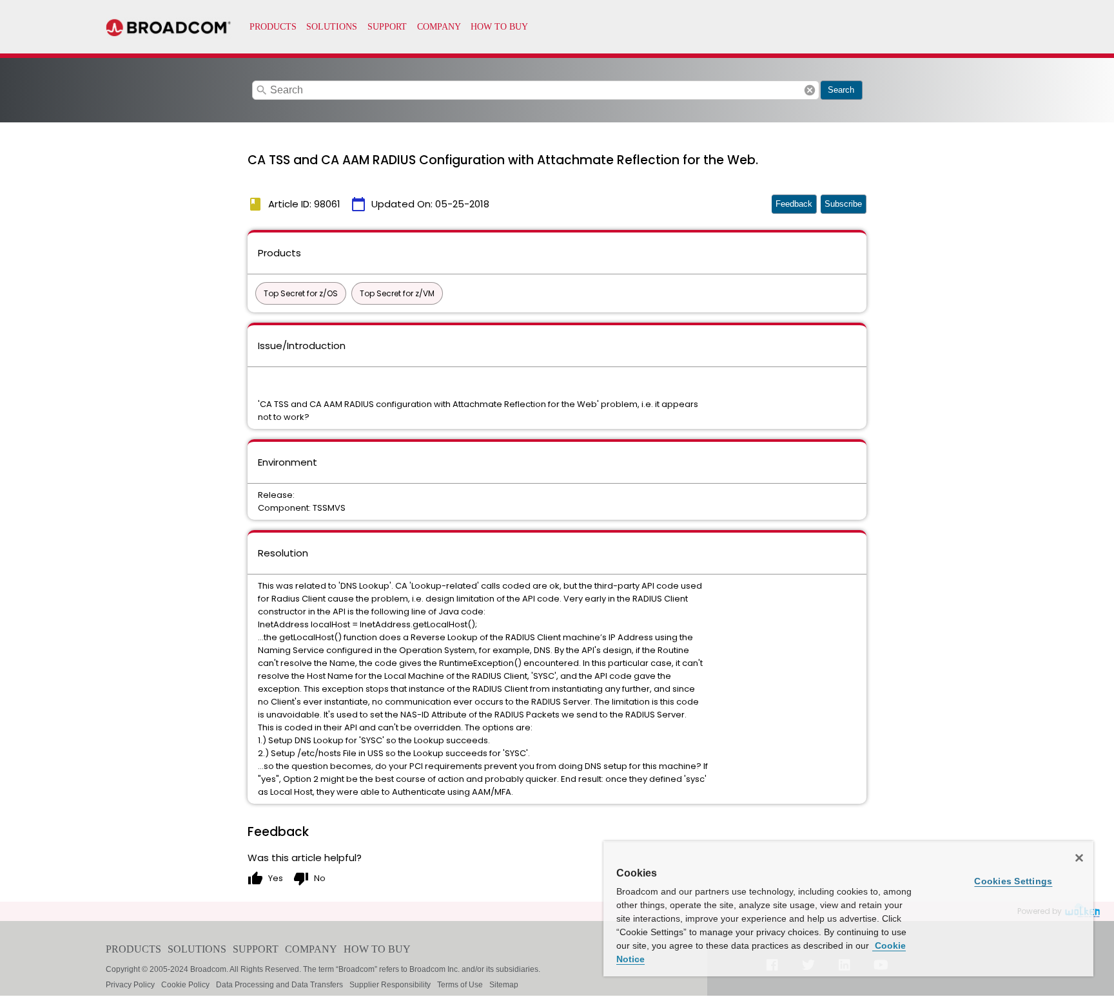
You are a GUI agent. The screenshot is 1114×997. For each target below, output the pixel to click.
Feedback (794, 204)
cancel (809, 90)
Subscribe (843, 204)
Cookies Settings (1013, 881)
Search (841, 90)
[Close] (1079, 858)
